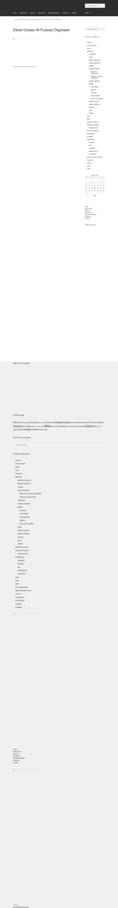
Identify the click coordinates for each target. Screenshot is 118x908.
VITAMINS (90, 136)
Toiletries (89, 42)
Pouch (58, 426)
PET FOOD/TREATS (92, 131)
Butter (32, 422)
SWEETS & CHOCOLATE (94, 72)
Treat (21, 429)
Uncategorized (19, 597)
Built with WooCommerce (21, 907)
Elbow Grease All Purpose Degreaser (29, 19)
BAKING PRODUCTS (95, 60)
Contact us (65, 13)
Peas (54, 426)
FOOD (90, 57)
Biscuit (20, 422)
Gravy (28, 426)
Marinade (42, 426)
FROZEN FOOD (93, 128)
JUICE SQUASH (95, 95)
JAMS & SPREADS (94, 104)
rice (74, 426)
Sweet (14, 429)
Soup (94, 426)
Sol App (74, 13)
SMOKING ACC (93, 151)
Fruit (24, 426)
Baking (15, 422)
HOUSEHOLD (91, 139)
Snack (88, 425)
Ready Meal (69, 426)
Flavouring (18, 425)
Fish (103, 422)
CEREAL (91, 66)
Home (15, 13)
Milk (51, 426)
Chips (52, 422)
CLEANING (92, 148)
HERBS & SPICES (94, 101)
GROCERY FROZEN (92, 125)
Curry (91, 422)
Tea (18, 429)
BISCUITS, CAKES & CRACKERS (97, 77)
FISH (88, 116)
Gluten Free (18, 473)
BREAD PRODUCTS (94, 63)
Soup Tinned (99, 426)
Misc (90, 145)
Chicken (47, 422)
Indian (89, 166)
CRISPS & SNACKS (94, 81)
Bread (23, 422)
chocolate (59, 422)
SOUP (90, 110)
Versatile (42, 429)
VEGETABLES (91, 133)
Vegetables (35, 429)
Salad (77, 426)
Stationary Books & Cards (94, 157)
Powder (63, 426)
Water (46, 429)
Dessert (95, 422)
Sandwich (82, 426)
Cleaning (67, 422)
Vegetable (27, 429)
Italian (89, 168)
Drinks (89, 48)
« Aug (94, 195)
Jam (36, 426)
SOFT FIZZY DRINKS (97, 98)
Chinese (89, 163)
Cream (86, 422)
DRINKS (91, 84)
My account (41, 13)
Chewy (42, 422)
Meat (47, 425)
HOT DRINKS (94, 87)
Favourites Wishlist (54, 13)
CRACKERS (92, 54)
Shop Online (23, 13)
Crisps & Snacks (92, 45)
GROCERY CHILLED (93, 122)
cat (35, 422)
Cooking (73, 422)
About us (32, 13)
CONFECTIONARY (94, 69)
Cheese (39, 422)
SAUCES (91, 107)
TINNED (91, 113)
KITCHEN (91, 142)
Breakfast (27, 422)
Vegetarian (90, 160)
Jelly (38, 426)
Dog (99, 422)
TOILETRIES (92, 154)
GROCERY (90, 51)
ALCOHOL (94, 93)
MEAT (88, 119)
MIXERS (93, 90)
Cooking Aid (80, 422)
